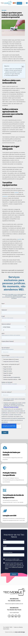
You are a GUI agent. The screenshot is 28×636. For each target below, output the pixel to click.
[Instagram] (19, 616)
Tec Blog (4, 10)
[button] (23, 3)
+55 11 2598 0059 (14, 612)
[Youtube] (15, 616)
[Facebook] (9, 616)
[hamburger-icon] (27, 3)
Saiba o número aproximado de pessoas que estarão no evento (13, 71)
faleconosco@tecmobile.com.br (14, 603)
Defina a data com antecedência (13, 68)
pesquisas (5, 196)
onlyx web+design (20, 632)
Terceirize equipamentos (11, 75)
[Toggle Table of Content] (22, 66)
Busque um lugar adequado (12, 73)
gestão (20, 239)
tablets (16, 192)
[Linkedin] (12, 616)
